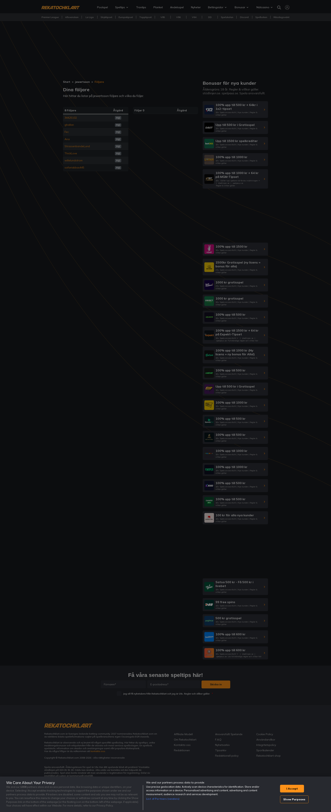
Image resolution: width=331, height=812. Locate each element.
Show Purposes (294, 799)
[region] (165, 794)
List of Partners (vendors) (162, 798)
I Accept (292, 788)
